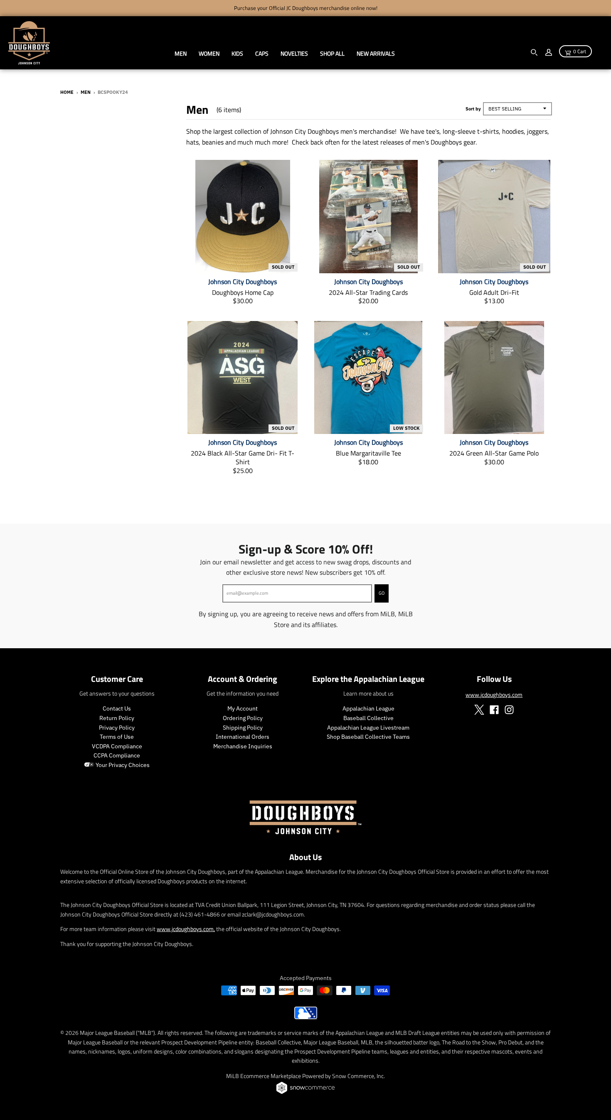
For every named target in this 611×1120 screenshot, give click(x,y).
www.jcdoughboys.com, (186, 928)
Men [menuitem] (181, 53)
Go (381, 593)
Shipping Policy (243, 727)
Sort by (473, 109)
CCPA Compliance (117, 755)
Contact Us (117, 708)
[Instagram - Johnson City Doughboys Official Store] (509, 710)
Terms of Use (117, 736)
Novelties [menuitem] (294, 53)
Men (86, 92)
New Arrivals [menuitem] (376, 53)
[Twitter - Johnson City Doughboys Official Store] (479, 710)
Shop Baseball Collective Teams (368, 736)
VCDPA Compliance (117, 746)
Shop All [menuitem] (332, 53)
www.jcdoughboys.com (494, 694)
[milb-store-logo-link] (305, 1017)
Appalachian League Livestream (368, 727)
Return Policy (116, 718)
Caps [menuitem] (262, 53)
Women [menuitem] (209, 53)
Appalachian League (368, 708)
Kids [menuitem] (237, 53)
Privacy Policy (117, 727)
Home (67, 92)
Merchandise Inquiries (242, 746)
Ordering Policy (243, 718)
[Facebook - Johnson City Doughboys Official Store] (494, 710)
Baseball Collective (368, 718)
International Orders (242, 736)
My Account (242, 708)
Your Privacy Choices (122, 765)
